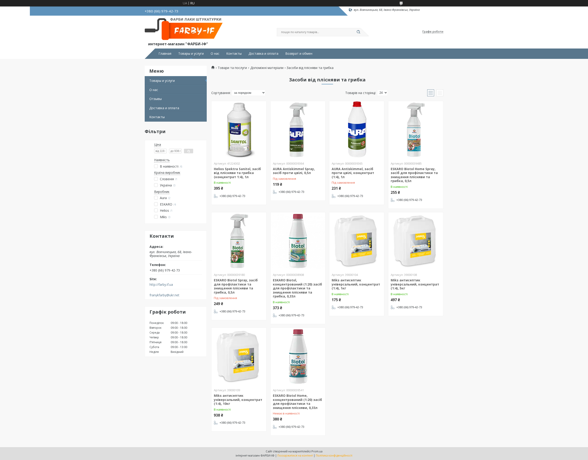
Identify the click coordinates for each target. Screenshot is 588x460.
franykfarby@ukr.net (164, 295)
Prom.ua (316, 451)
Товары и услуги (191, 53)
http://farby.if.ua (161, 285)
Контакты (234, 53)
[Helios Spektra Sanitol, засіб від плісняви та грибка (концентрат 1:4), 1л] (239, 130)
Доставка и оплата (263, 53)
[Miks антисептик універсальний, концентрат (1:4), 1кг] (356, 241)
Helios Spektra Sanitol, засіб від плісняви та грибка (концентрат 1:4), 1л (237, 173)
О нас (215, 53)
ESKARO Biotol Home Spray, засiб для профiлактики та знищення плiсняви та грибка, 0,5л (414, 175)
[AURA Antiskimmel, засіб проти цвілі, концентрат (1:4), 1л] (356, 130)
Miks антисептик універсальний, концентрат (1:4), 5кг (415, 284)
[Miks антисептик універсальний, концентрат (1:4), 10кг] (239, 356)
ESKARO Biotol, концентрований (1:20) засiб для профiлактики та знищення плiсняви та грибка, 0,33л (297, 288)
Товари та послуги (232, 68)
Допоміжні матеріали (266, 68)
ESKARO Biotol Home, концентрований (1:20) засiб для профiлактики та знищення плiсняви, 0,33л (297, 401)
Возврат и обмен (298, 53)
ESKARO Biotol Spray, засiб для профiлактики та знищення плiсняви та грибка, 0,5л (236, 286)
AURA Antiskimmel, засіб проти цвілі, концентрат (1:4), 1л (353, 173)
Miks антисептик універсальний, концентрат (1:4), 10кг (238, 399)
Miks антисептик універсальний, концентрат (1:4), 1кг (356, 284)
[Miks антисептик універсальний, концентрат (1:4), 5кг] (415, 241)
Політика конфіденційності (334, 455)
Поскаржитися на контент (295, 455)
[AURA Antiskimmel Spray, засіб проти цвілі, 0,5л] (298, 130)
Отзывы (155, 99)
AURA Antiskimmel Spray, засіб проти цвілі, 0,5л (294, 171)
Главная (164, 53)
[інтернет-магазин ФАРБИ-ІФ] (185, 29)
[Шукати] (358, 32)
